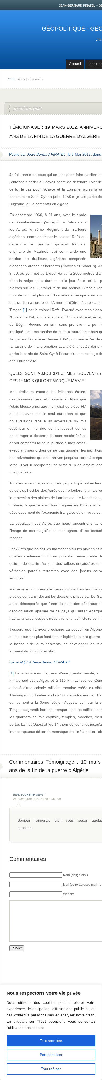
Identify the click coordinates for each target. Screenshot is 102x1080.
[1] (25, 310)
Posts (21, 79)
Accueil (75, 64)
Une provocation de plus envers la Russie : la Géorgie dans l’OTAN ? (25, 108)
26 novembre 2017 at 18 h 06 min (37, 799)
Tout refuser (51, 1069)
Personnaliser (51, 1055)
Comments (36, 79)
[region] (51, 1032)
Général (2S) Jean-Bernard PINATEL (40, 662)
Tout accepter (51, 1041)
